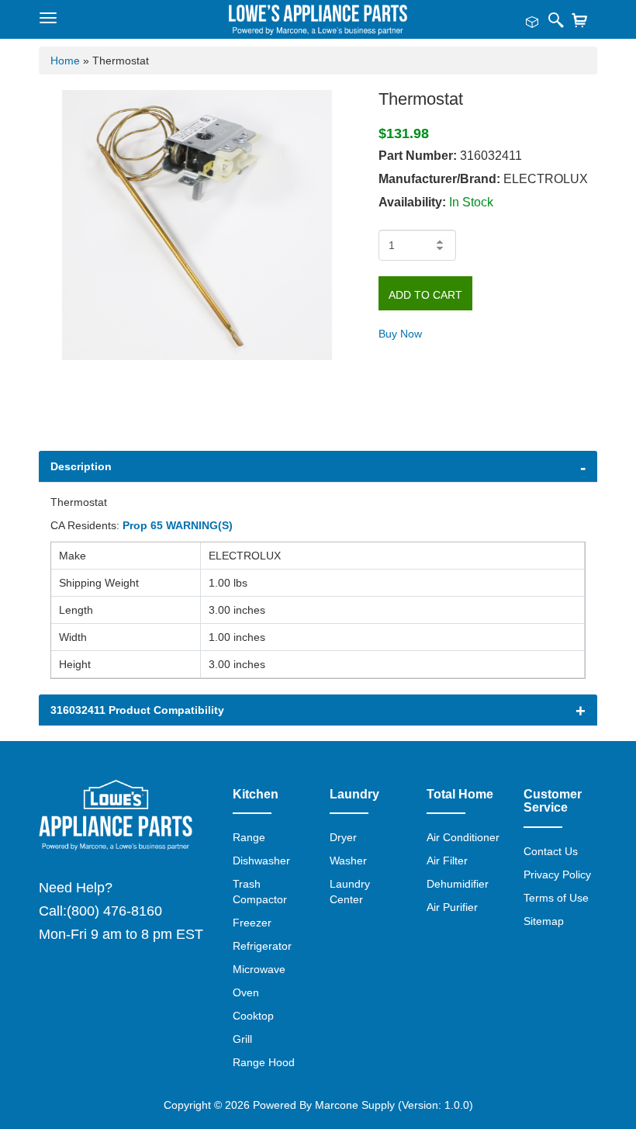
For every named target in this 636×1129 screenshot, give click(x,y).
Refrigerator (262, 946)
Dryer (343, 837)
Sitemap (544, 921)
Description (81, 466)
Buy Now (400, 333)
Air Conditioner (463, 837)
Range (249, 837)
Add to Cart (425, 295)
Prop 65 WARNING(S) (178, 525)
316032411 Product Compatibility (137, 710)
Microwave (259, 969)
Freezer (252, 922)
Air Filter (447, 860)
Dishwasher (261, 860)
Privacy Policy (557, 874)
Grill (242, 1039)
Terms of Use (556, 898)
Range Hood (264, 1062)
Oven (246, 992)
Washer (348, 860)
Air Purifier (452, 907)
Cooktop (253, 1016)
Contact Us (551, 851)
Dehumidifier (458, 884)
